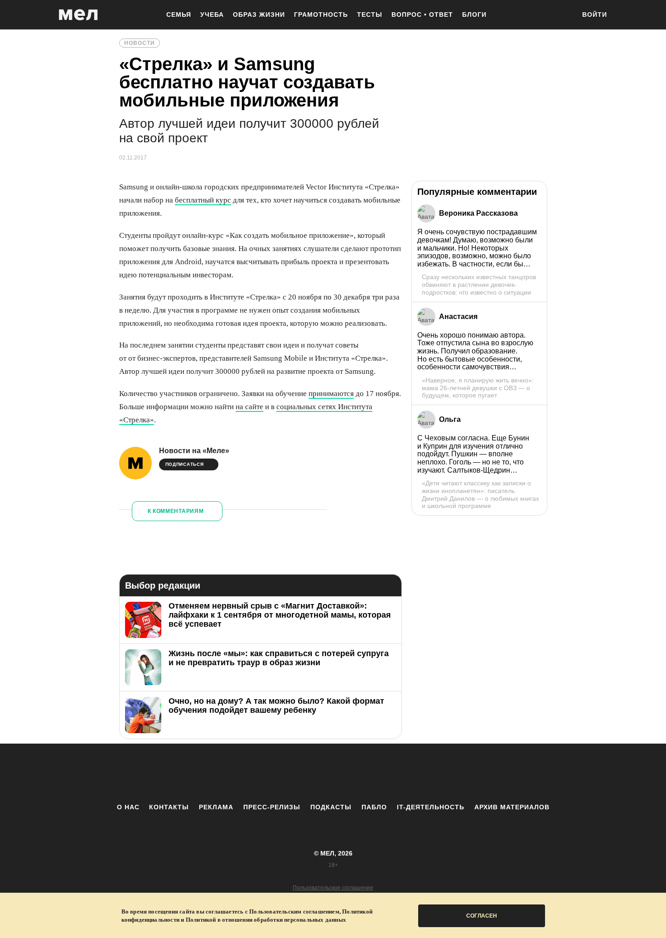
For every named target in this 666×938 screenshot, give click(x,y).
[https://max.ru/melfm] (407, 773)
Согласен (481, 916)
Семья (178, 14)
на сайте (249, 406)
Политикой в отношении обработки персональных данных (266, 919)
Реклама (216, 807)
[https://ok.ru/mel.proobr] (383, 773)
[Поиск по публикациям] (564, 15)
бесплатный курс (203, 200)
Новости (139, 43)
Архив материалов (512, 807)
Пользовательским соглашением (294, 911)
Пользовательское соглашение (333, 888)
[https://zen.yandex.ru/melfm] (283, 773)
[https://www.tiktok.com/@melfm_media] (333, 773)
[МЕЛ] (78, 14)
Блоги (474, 14)
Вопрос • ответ (422, 14)
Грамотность (321, 14)
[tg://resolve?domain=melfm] (258, 773)
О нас (128, 807)
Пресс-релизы (271, 807)
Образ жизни (259, 14)
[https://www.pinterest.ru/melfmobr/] (358, 773)
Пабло (374, 807)
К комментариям (176, 511)
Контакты (169, 807)
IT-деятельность (430, 807)
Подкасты (331, 807)
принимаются (331, 393)
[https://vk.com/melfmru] (308, 773)
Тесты (369, 14)
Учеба (212, 14)
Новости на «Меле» (194, 450)
